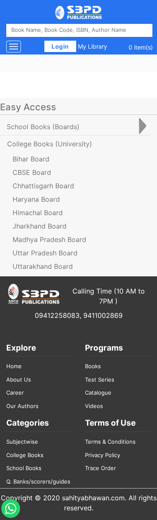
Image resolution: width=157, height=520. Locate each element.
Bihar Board (31, 159)
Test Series (99, 379)
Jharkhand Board (40, 226)
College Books (25, 455)
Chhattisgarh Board (43, 186)
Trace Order (100, 468)
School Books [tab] (43, 126)
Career (15, 392)
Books (93, 366)
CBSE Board (32, 172)
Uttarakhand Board (43, 266)
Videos (94, 406)
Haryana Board (36, 199)
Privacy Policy (102, 455)
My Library (92, 46)
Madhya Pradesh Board (49, 239)
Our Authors (22, 406)
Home (14, 366)
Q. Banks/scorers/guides (38, 481)
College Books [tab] (49, 144)
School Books (23, 468)
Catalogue (98, 392)
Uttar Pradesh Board (45, 253)
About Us (18, 379)
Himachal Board (38, 212)
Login (60, 46)
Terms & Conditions (110, 441)
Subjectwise (22, 441)
